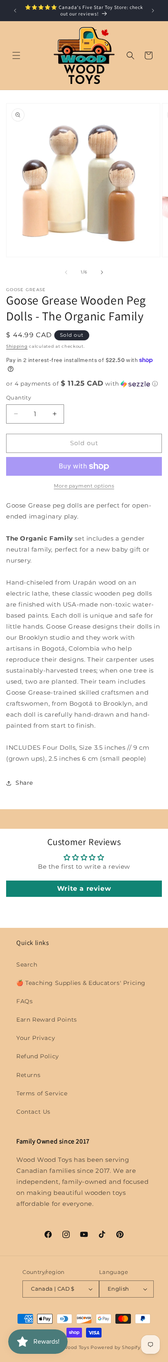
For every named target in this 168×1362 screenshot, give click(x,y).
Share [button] (24, 782)
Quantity (18, 397)
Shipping (17, 346)
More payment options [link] (84, 486)
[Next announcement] (153, 11)
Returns (28, 1075)
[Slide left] (66, 272)
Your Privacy (35, 1038)
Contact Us (33, 1111)
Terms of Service (42, 1093)
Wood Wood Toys (68, 1347)
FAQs (24, 1001)
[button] (16, 55)
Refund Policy (37, 1056)
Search (27, 964)
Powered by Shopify (116, 1347)
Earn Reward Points (46, 1019)
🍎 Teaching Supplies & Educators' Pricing (81, 983)
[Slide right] (102, 272)
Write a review (84, 888)
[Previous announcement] (15, 11)
